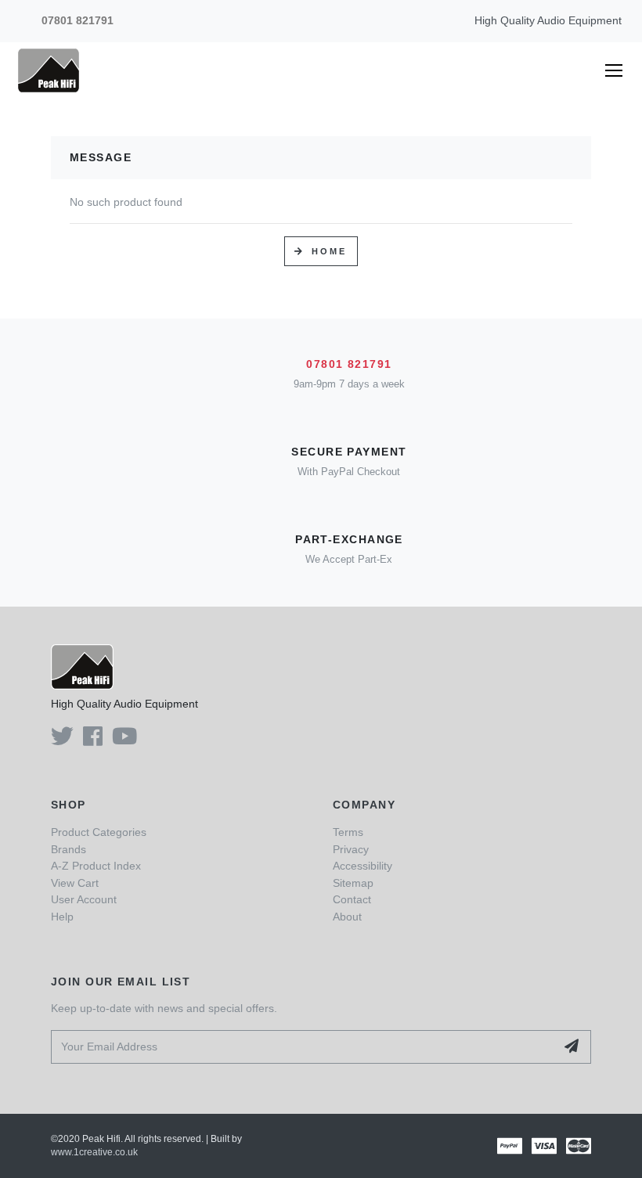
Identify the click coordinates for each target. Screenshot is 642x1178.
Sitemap (353, 883)
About (347, 916)
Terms (348, 832)
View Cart (75, 883)
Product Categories (98, 832)
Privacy (351, 849)
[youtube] (124, 740)
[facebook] (93, 740)
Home (330, 251)
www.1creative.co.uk (94, 1152)
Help (62, 916)
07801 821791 (77, 20)
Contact (352, 899)
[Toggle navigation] (619, 70)
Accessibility (362, 865)
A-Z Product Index (96, 865)
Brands (68, 849)
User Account (84, 899)
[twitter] (62, 740)
